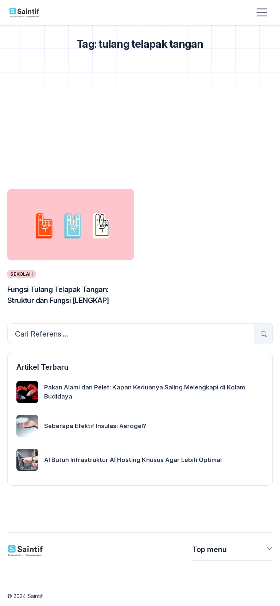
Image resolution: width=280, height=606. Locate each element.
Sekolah (21, 274)
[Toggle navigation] (261, 12)
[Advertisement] (140, 129)
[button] (270, 551)
